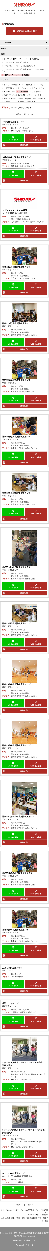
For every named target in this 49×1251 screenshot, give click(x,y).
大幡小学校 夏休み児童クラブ (16, 157)
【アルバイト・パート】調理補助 (25, 59)
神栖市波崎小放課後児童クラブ (16, 930)
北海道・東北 (9, 1218)
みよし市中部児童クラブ (13, 1173)
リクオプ (29, 1245)
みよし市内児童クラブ (12, 968)
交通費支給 (28, 85)
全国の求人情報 (33, 1215)
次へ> (30, 114)
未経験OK (16, 85)
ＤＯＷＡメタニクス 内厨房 (14, 210)
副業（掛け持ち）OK (27, 99)
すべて (6, 59)
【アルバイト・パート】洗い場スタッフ (19, 66)
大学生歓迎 (23, 92)
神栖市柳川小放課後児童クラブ (16, 493)
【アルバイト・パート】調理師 (16, 75)
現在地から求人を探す (27, 31)
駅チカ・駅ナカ (38, 88)
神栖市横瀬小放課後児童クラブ (16, 380)
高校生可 (7, 95)
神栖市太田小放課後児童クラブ (16, 567)
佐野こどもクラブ (10, 1003)
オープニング (23, 88)
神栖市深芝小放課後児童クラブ (16, 267)
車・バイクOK (9, 92)
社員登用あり (9, 88)
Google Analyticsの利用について (24, 1240)
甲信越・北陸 (20, 1218)
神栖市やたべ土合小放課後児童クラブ (19, 816)
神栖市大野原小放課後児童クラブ (17, 323)
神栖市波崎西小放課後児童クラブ (17, 873)
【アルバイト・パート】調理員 (16, 62)
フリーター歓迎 (35, 95)
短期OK (42, 99)
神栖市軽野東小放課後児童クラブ (17, 437)
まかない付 (36, 92)
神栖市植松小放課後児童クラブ (16, 684)
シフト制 (39, 85)
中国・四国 (42, 1218)
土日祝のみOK (19, 95)
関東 (27, 1218)
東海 (31, 1218)
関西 (35, 1218)
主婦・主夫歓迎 (10, 99)
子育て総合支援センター (13, 122)
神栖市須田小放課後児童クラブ (16, 623)
